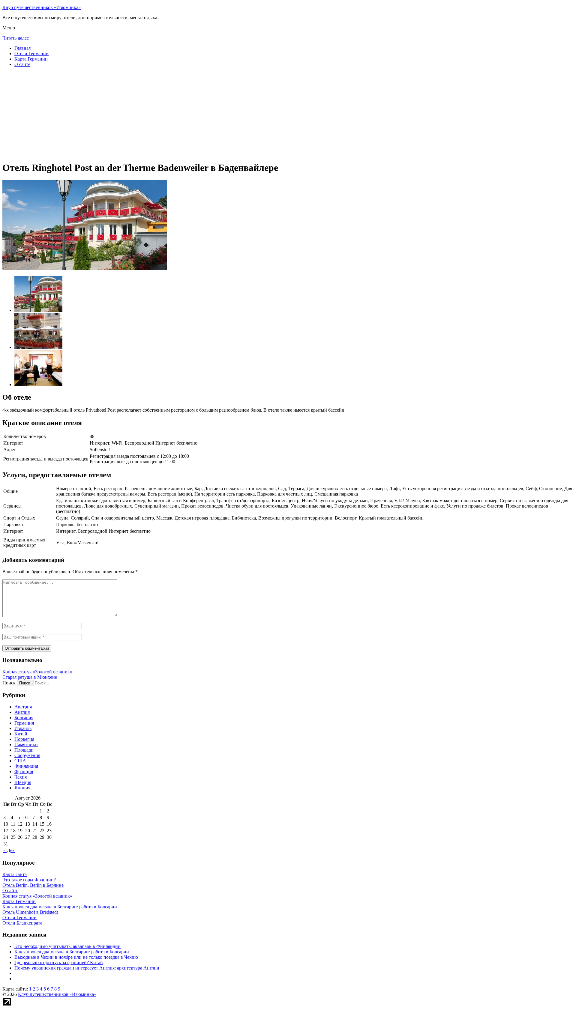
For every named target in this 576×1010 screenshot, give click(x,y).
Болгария (23, 717)
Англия (22, 712)
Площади (24, 749)
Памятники (26, 744)
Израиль (23, 728)
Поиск (9, 682)
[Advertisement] (182, 114)
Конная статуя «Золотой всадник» (37, 671)
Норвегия (24, 739)
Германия (24, 722)
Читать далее (15, 37)
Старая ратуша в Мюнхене (29, 677)
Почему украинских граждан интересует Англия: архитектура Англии (86, 967)
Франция (23, 771)
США (20, 760)
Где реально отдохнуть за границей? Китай (58, 962)
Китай (20, 733)
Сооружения (27, 755)
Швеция (22, 782)
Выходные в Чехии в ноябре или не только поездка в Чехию (76, 957)
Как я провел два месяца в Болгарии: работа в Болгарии (71, 951)
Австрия (23, 706)
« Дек (9, 850)
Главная (22, 48)
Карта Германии (31, 58)
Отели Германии (31, 53)
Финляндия (26, 766)
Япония (22, 787)
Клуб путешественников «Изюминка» (41, 7)
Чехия (20, 776)
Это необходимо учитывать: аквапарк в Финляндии (67, 946)
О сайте (22, 64)
